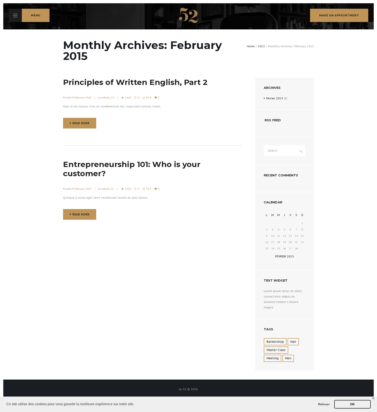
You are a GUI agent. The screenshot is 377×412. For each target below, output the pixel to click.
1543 (128, 97)
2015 (261, 46)
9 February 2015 (81, 97)
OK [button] (352, 404)
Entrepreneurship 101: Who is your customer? (131, 169)
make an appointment (339, 15)
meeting (272, 358)
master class (276, 350)
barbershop (275, 342)
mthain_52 (107, 97)
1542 (128, 188)
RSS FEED (273, 120)
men (288, 358)
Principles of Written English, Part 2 (135, 82)
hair (293, 342)
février (274, 98)
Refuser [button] (324, 404)
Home (251, 46)
